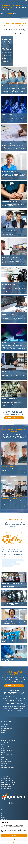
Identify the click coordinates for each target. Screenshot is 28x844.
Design (3, 757)
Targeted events (5, 724)
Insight (3, 815)
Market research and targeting (8, 784)
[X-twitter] (12, 803)
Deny (14, 839)
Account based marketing (7, 786)
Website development (6, 761)
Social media (4, 763)
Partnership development (7, 788)
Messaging (3, 744)
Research (3, 726)
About (2, 811)
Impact (3, 813)
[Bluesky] (14, 803)
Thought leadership (5, 746)
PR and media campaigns (7, 750)
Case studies (4, 752)
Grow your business (7, 774)
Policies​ (13, 842)
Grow (15, 13)
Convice (9, 13)
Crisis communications (6, 754)
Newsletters (4, 819)
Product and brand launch (7, 728)
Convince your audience (9, 740)
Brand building (4, 748)
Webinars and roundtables (7, 767)
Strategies (3, 732)
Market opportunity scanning (8, 734)
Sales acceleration (5, 778)
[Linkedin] (9, 803)
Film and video (4, 759)
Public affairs (4, 765)
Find (2, 13)
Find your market (6, 721)
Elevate (3, 809)
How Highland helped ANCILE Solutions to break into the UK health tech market (12, 540)
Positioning (3, 730)
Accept (14, 835)
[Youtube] (17, 803)
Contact (3, 817)
